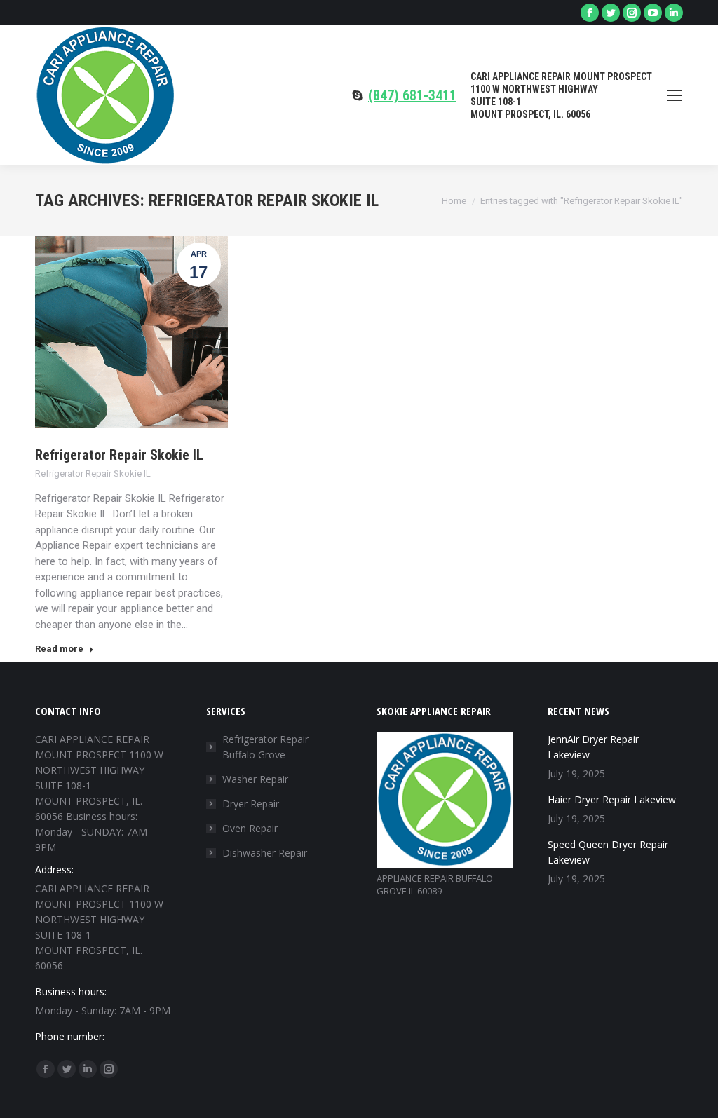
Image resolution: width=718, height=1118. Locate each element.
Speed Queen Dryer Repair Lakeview (608, 852)
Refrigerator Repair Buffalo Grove (265, 746)
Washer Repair (255, 779)
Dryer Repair (250, 803)
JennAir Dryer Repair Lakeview (593, 746)
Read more (59, 648)
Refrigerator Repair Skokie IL (119, 454)
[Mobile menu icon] (674, 95)
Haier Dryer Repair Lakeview (612, 799)
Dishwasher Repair (264, 852)
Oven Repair (250, 828)
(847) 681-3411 (412, 95)
